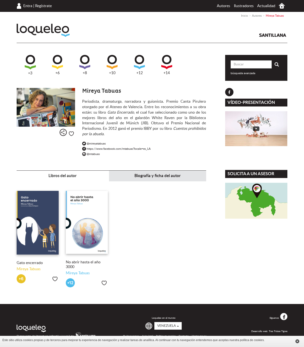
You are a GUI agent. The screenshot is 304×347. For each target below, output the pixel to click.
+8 (85, 73)
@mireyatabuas (95, 143)
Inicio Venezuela (282, 6)
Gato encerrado (30, 263)
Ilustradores (244, 6)
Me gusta (71, 133)
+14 (166, 73)
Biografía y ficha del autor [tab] (157, 176)
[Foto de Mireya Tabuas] (46, 107)
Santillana (272, 35)
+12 (139, 73)
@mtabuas (92, 154)
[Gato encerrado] (38, 223)
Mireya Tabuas (29, 269)
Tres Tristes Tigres (278, 331)
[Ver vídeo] (256, 128)
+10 (112, 73)
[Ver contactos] (256, 201)
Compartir (63, 132)
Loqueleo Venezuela (43, 30)
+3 (30, 73)
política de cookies (252, 340)
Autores (223, 6)
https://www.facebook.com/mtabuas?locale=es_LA (118, 148)
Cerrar (297, 341)
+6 (57, 73)
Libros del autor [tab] (62, 176)
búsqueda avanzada (243, 73)
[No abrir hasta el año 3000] (87, 222)
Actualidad (266, 6)
